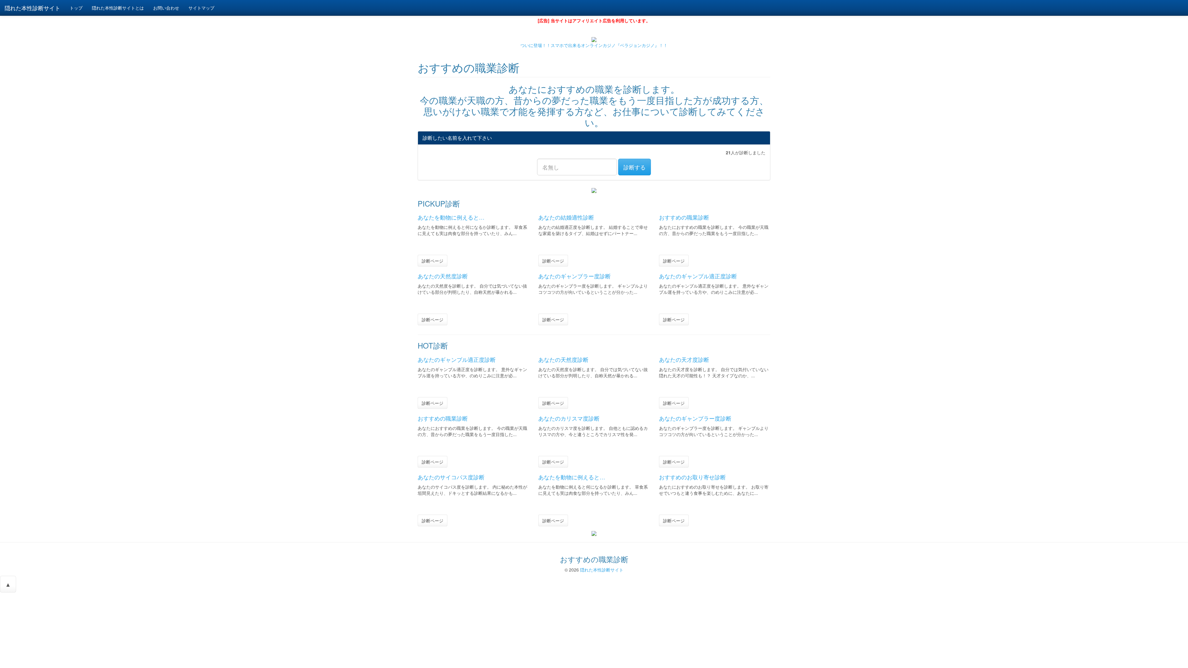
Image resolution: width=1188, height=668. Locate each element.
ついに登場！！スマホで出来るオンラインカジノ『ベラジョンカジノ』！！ (594, 45)
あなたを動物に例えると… (451, 217)
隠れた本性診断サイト (601, 570)
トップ (76, 8)
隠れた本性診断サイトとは (118, 8)
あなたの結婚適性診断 (566, 217)
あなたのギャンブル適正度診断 (698, 276)
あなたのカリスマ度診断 (569, 418)
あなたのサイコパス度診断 (451, 477)
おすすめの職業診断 (684, 217)
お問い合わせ (166, 8)
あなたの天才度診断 (684, 359)
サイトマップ (201, 8)
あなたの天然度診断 (443, 276)
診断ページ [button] (432, 261)
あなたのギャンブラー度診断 (574, 276)
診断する (634, 167)
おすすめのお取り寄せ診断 (692, 477)
